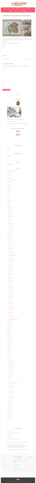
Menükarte (9, 280)
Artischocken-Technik (11, 364)
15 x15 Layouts (9, 173)
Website (3, 86)
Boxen (9, 405)
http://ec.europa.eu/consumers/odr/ (19, 447)
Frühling (9, 209)
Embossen (9, 378)
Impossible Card (10, 271)
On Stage (8, 339)
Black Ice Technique (11, 369)
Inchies (8, 198)
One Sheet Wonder (10, 387)
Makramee (8, 330)
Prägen (9, 389)
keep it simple (10, 273)
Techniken (8, 357)
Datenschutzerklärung (5, 466)
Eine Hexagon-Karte (9, 437)
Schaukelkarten (10, 296)
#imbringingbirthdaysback (10, 171)
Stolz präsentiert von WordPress (12, 481)
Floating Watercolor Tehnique (12, 382)
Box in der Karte (10, 248)
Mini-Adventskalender (6, 59)
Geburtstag (9, 212)
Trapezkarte (9, 300)
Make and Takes (9, 328)
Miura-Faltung (10, 282)
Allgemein (8, 175)
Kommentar (3, 69)
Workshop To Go (9, 414)
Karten (10, 55)
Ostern (9, 221)
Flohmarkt (23, 8)
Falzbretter (9, 380)
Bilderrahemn (9, 182)
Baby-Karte (9, 246)
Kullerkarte (9, 275)
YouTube (8, 150)
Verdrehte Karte (10, 316)
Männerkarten (10, 278)
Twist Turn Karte (10, 312)
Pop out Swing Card (11, 289)
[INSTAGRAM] (17, 479)
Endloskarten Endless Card (11, 255)
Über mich (28, 8)
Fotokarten (9, 207)
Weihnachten (10, 230)
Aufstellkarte (9, 241)
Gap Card (9, 264)
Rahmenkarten (10, 294)
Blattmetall (9, 371)
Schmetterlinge (10, 223)
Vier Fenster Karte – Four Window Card (12, 439)
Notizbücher (8, 337)
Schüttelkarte (10, 298)
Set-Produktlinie (9, 344)
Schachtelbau (10, 410)
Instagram (8, 147)
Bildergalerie (18, 8)
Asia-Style (9, 239)
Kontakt (3, 461)
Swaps (8, 353)
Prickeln (9, 394)
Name (3, 81)
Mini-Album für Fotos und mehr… (11, 430)
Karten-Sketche (9, 232)
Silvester (8, 346)
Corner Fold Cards (10, 250)
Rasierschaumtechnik (11, 396)
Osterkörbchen (10, 407)
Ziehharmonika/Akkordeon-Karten (12, 319)
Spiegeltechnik (10, 398)
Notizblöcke (8, 335)
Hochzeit (9, 216)
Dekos (8, 187)
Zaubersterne (9, 419)
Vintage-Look (10, 401)
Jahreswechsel (9, 200)
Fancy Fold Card (10, 257)
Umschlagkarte (10, 314)
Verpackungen (9, 403)
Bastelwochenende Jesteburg (11, 180)
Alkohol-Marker (10, 360)
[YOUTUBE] (19, 479)
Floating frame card (10, 259)
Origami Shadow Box (11, 287)
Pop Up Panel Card (10, 291)
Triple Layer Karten (10, 303)
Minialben (8, 332)
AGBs (8, 158)
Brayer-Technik (10, 373)
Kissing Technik (10, 385)
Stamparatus (8, 348)
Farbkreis (9, 189)
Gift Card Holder (10, 266)
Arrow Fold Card (10, 237)
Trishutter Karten (10, 305)
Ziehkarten (9, 321)
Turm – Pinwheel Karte (11, 307)
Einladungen (8, 191)
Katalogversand (9, 323)
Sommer (9, 225)
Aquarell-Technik (10, 362)
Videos (13, 8)
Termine (8, 8)
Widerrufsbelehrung (9, 155)
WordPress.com (26, 481)
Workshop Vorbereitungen (29, 59)
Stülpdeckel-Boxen (9, 435)
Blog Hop (8, 184)
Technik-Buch (9, 355)
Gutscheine (8, 196)
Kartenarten (8, 234)
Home (5, 8)
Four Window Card (10, 262)
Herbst (8, 55)
